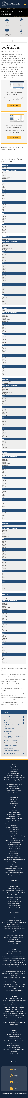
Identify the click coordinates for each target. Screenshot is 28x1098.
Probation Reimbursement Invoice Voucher (14, 956)
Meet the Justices (14, 769)
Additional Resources (9, 753)
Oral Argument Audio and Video (14, 775)
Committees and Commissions (14, 782)
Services (14, 918)
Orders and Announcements (14, 773)
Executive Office (14, 1032)
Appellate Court (8, 720)
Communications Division (14, 1039)
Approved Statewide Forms (14, 952)
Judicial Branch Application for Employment (14, 964)
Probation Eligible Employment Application (14, 859)
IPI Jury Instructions (14, 899)
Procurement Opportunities (14, 862)
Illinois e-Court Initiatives (14, 920)
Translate (4, 1093)
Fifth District (14, 810)
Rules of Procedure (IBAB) (14, 905)
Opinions (14, 880)
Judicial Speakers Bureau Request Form (14, 960)
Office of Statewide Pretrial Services (14, 872)
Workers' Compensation (14, 812)
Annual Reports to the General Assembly (14, 1007)
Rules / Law (14, 886)
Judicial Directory (8, 733)
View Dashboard (14, 105)
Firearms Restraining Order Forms (14, 982)
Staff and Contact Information (14, 790)
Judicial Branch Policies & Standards (14, 868)
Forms (14, 949)
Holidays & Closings (14, 864)
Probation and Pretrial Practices (14, 935)
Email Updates (16, 1093)
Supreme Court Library (14, 793)
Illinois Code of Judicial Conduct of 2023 (14, 893)
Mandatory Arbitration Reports (14, 1009)
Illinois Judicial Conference (14, 870)
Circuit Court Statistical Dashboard (13, 743)
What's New (14, 1062)
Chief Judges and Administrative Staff (12, 725)
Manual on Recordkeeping (10, 745)
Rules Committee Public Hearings (14, 784)
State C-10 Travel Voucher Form (14, 962)
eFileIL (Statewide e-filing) (14, 924)
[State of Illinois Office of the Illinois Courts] (11, 3)
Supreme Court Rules (14, 888)
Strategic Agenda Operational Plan (14, 1011)
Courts (14, 765)
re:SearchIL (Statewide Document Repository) (14, 922)
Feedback (9, 1093)
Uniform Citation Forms (14, 967)
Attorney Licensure (14, 786)
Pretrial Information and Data (14, 875)
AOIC (14, 1030)
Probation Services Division (14, 1054)
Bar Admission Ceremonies (14, 941)
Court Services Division (14, 1043)
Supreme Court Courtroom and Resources (14, 795)
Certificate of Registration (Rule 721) (14, 788)
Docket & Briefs (14, 771)
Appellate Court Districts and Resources (14, 823)
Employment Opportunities (14, 857)
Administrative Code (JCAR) (14, 903)
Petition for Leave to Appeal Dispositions (14, 780)
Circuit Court (16, 41)
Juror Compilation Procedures (14, 908)
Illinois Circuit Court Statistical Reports (14, 1016)
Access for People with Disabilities (14, 849)
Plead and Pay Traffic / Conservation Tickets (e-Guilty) (13, 737)
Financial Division (14, 1036)
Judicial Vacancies (8, 748)
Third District (14, 806)
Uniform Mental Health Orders (14, 954)
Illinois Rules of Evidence (14, 895)
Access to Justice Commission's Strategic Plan (14, 1013)
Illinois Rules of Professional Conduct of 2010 (14, 890)
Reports (14, 996)
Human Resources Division (14, 1045)
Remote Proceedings (14, 853)
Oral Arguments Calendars (14, 814)
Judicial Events (14, 851)
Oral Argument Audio (14, 816)
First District (14, 801)
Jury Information (8, 731)
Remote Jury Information (10, 740)
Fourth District (14, 808)
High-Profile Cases (14, 855)
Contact (14, 1056)
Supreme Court (8, 717)
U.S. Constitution (14, 912)
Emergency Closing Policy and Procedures (14, 971)
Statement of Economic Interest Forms (14, 937)
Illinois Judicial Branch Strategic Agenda (14, 1005)
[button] (25, 4)
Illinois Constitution (14, 910)
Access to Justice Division (14, 1034)
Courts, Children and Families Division (14, 1041)
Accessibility (23, 1093)
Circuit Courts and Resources (11, 750)
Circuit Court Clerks (9, 728)
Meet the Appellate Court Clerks (14, 818)
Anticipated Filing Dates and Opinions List (14, 777)
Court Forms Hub (14, 969)
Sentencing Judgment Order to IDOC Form (14, 984)
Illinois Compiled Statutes (14, 901)
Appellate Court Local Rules (14, 821)
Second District (14, 803)
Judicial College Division (14, 1047)
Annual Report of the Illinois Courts (14, 998)
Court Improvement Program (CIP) (14, 933)
